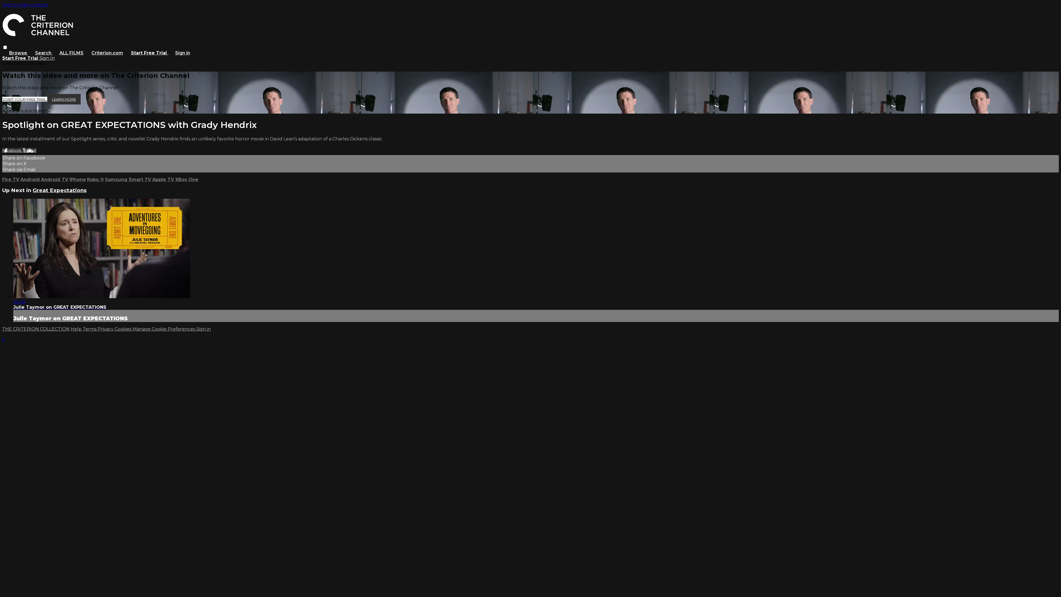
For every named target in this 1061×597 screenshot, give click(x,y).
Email (31, 150)
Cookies (124, 329)
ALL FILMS (71, 53)
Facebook (12, 150)
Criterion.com (107, 53)
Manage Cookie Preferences (164, 329)
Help (77, 329)
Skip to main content (25, 4)
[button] (5, 47)
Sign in (182, 53)
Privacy (106, 329)
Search (43, 53)
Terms (90, 329)
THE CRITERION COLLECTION (36, 329)
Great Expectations (59, 190)
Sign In (47, 58)
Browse (18, 53)
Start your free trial (24, 99)
